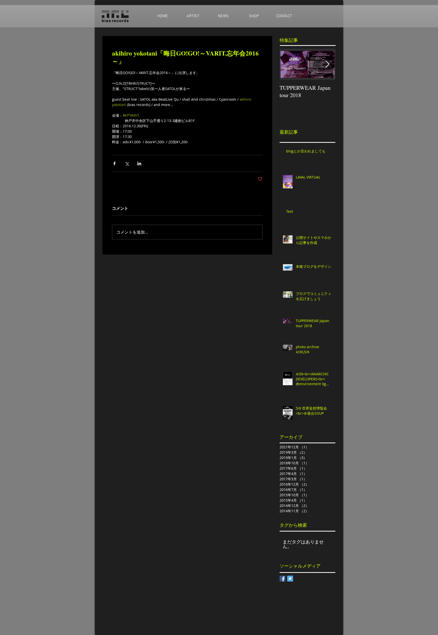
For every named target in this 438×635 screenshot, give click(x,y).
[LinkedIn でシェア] (139, 163)
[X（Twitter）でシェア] (126, 163)
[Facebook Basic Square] (282, 578)
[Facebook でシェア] (114, 163)
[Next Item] (327, 64)
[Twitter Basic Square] (290, 578)
